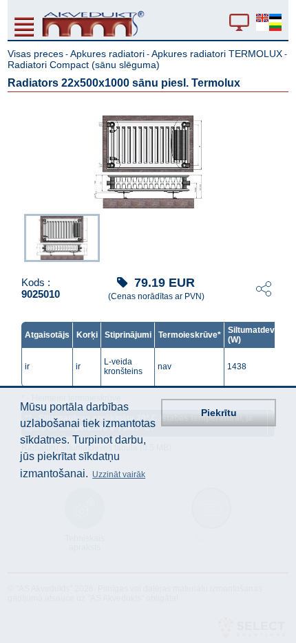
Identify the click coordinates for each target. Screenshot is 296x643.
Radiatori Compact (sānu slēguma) (84, 64)
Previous (17, 236)
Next (279, 236)
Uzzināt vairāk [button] (118, 474)
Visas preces (35, 53)
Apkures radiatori (107, 53)
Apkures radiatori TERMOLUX (216, 53)
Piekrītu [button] (219, 412)
